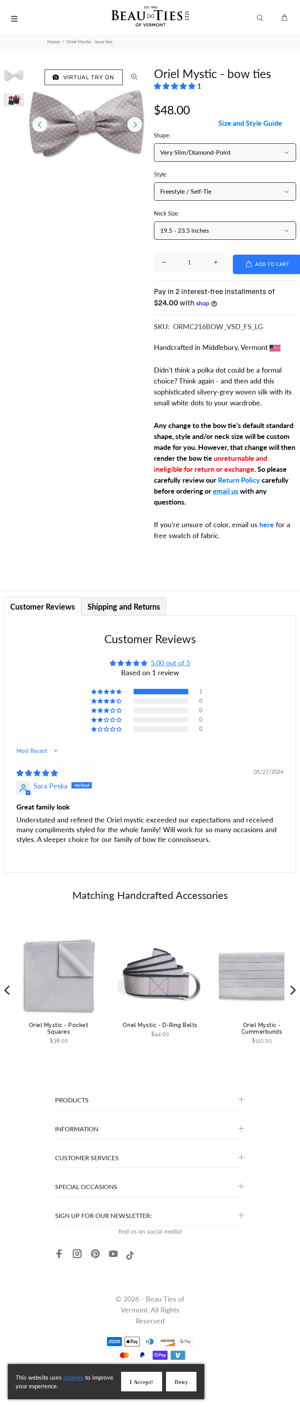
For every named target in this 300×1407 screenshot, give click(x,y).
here (266, 524)
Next (134, 124)
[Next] (292, 990)
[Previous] (8, 990)
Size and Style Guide (250, 123)
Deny (181, 1382)
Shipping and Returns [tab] (124, 606)
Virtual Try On (86, 77)
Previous (39, 124)
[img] (37, 773)
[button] (175, 86)
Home (53, 42)
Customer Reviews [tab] (42, 606)
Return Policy (239, 480)
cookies (73, 1377)
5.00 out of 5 (170, 662)
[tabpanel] (150, 743)
